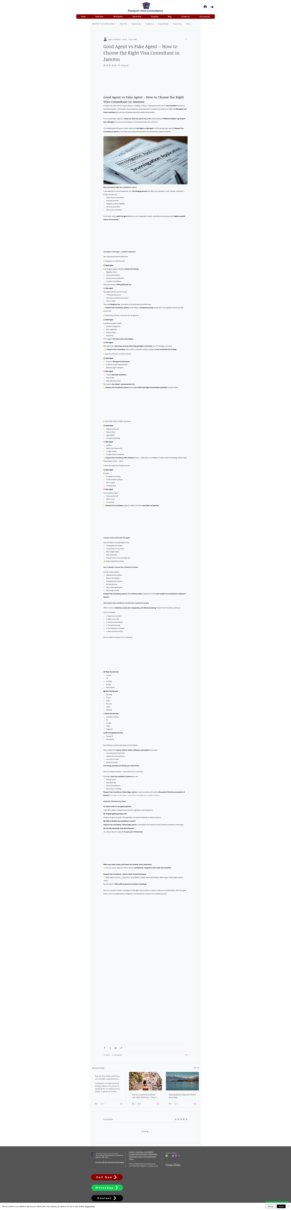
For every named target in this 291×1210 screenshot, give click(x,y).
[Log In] (204, 7)
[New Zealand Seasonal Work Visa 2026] (182, 1185)
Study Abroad (163, 24)
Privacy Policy (90, 1206)
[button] (212, 6)
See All (196, 1171)
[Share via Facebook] (104, 1151)
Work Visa (123, 24)
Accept (281, 1206)
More (188, 24)
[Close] (288, 1206)
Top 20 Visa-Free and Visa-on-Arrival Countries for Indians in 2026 (107, 1181)
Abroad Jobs (136, 24)
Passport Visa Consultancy (145, 10)
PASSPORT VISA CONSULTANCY (103, 24)
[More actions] (186, 39)
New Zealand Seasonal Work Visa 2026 (182, 1199)
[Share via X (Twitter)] (110, 1151)
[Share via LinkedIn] (116, 1151)
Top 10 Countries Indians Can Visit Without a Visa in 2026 (145, 1199)
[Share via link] (121, 1151)
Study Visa (149, 24)
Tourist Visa (177, 24)
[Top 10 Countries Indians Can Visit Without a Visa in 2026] (145, 1185)
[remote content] (145, 85)
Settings (270, 1206)
